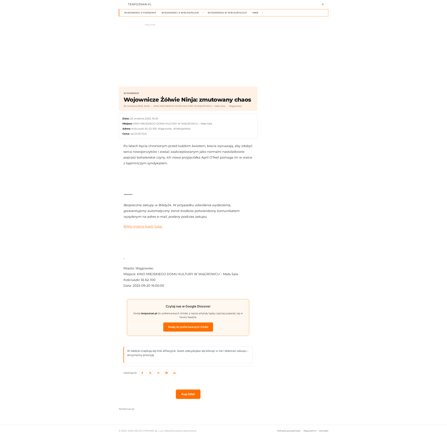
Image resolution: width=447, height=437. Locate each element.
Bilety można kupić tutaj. (143, 226)
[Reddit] (166, 373)
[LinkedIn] (174, 373)
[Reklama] (223, 53)
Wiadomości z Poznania (140, 12)
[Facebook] (142, 373)
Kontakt (323, 430)
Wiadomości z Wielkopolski (180, 12)
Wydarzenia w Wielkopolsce (227, 12)
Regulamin (309, 430)
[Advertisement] (188, 179)
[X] (150, 373)
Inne (255, 12)
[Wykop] (158, 373)
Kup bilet (188, 394)
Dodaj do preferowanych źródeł (188, 327)
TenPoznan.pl (126, 409)
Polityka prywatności (289, 430)
